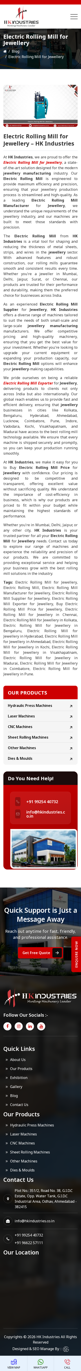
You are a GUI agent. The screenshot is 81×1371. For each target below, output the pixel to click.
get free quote (36, 952)
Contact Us (19, 1104)
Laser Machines (21, 716)
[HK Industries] (31, 16)
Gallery (16, 1086)
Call (67, 1367)
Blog (15, 51)
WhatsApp (41, 1367)
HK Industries (48, 1336)
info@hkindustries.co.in (45, 814)
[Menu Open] (74, 16)
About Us (18, 1059)
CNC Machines (20, 726)
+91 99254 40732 (42, 802)
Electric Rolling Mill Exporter (28, 383)
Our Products (21, 1068)
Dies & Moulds (20, 758)
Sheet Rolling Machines (28, 737)
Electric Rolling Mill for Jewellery (32, 162)
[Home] (5, 51)
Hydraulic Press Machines (30, 705)
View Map (13, 1367)
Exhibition (18, 1077)
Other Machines (22, 748)
